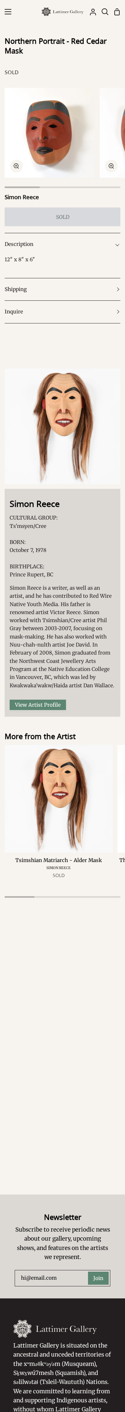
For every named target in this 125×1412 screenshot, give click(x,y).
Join (98, 1278)
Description (19, 244)
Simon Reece (22, 197)
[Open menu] (6, 11)
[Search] (102, 11)
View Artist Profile (38, 705)
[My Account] (90, 11)
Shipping (16, 289)
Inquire (14, 311)
